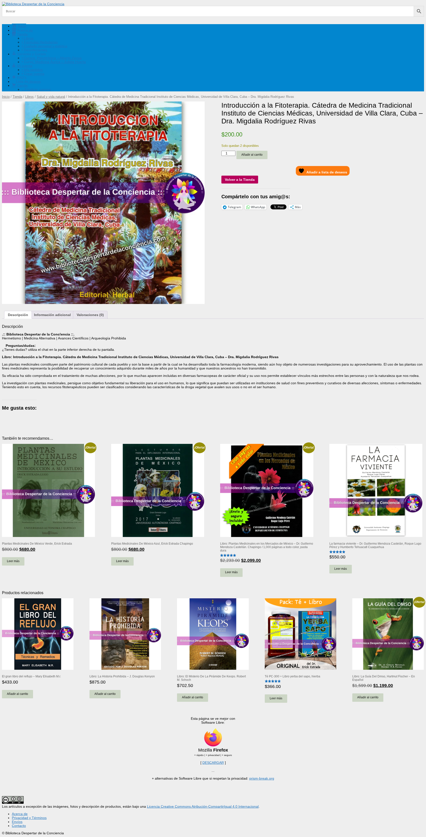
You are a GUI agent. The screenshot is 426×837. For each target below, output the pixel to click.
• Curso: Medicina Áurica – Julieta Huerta (54, 62)
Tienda (17, 97)
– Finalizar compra (36, 89)
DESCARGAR (213, 763)
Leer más (13, 561)
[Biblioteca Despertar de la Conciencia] (33, 4)
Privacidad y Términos (29, 818)
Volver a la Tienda (240, 180)
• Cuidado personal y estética (44, 46)
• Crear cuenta (33, 74)
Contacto (19, 826)
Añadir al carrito (252, 154)
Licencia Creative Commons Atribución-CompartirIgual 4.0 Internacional (203, 806)
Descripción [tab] (18, 315)
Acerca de (20, 814)
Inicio (6, 97)
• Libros (28, 38)
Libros (29, 97)
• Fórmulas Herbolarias (40, 42)
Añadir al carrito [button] (17, 694)
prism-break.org (261, 778)
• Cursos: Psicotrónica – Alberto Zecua (52, 58)
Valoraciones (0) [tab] (90, 315)
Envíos (17, 822)
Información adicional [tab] (52, 315)
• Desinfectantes (34, 50)
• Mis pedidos (32, 70)
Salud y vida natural (51, 97)
